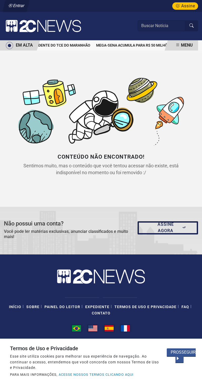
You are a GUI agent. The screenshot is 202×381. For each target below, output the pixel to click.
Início (15, 307)
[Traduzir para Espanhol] (109, 328)
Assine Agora (166, 227)
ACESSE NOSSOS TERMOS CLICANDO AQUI (96, 375)
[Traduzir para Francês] (125, 328)
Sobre (32, 307)
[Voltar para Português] (76, 328)
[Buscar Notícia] (191, 25)
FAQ (185, 307)
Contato (101, 313)
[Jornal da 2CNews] (43, 25)
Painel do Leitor (62, 307)
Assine (187, 5)
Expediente (97, 307)
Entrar (18, 5)
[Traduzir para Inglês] (93, 328)
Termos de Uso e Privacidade (145, 307)
